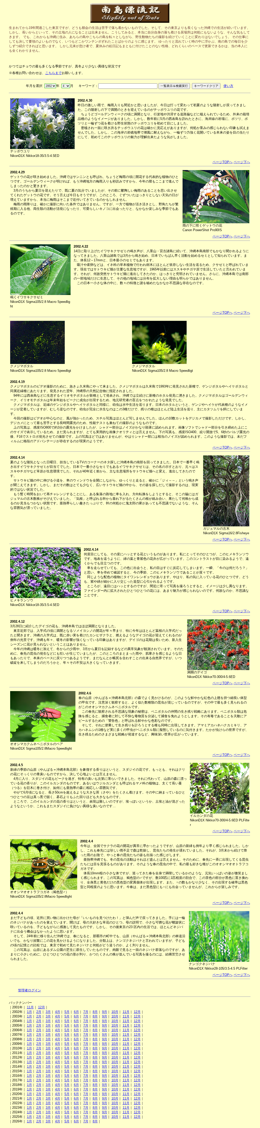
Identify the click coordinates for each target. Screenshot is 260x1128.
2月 (38, 1012)
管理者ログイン (29, 990)
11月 (30, 1007)
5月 (67, 1012)
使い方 (228, 86)
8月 (95, 1012)
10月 (114, 1012)
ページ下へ (242, 162)
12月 (41, 1007)
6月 (76, 1012)
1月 (29, 1012)
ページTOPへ (223, 162)
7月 (85, 1012)
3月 (48, 1012)
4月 (57, 1012)
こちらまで (53, 73)
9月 (104, 1012)
